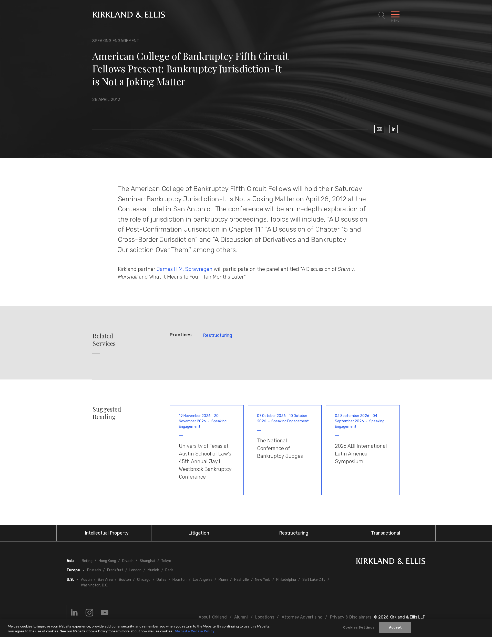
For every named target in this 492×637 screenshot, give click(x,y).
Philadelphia (286, 579)
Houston (179, 579)
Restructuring (217, 335)
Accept (395, 627)
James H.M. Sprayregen (184, 269)
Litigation (198, 533)
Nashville (241, 579)
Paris (169, 570)
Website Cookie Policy (194, 631)
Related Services (104, 339)
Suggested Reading (107, 413)
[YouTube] (104, 612)
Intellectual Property (107, 533)
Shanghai (147, 561)
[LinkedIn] (393, 129)
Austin (86, 579)
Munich (153, 570)
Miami (223, 579)
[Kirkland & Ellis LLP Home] (390, 562)
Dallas (161, 579)
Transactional (385, 533)
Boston (125, 579)
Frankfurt (115, 570)
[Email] (379, 129)
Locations (264, 617)
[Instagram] (89, 612)
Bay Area (105, 579)
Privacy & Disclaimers (350, 617)
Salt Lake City (313, 579)
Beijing (87, 561)
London (135, 570)
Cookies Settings (359, 627)
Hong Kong (107, 561)
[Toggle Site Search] (382, 15)
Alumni (241, 617)
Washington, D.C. (94, 585)
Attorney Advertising (302, 617)
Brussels (94, 570)
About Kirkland (213, 617)
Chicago (143, 579)
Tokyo (166, 561)
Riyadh (128, 561)
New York (262, 579)
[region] (246, 628)
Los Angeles (202, 579)
